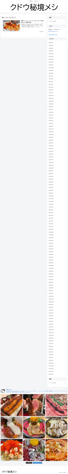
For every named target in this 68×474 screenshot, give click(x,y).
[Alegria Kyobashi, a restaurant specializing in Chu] (34, 405)
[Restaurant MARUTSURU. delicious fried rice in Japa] (12, 450)
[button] (65, 21)
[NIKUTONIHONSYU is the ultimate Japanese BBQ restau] (56, 405)
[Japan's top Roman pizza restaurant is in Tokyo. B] (56, 450)
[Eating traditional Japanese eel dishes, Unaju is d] (12, 405)
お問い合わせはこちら (53, 31)
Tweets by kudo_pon (52, 34)
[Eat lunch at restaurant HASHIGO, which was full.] (12, 428)
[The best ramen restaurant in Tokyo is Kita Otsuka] (56, 428)
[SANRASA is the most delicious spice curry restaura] (34, 428)
